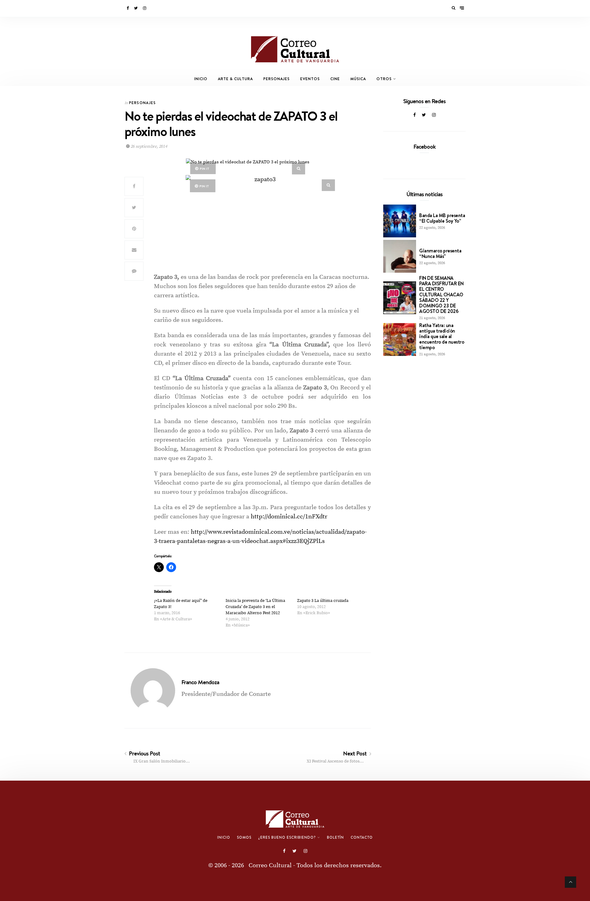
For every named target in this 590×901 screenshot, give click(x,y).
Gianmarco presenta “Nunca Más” (440, 253)
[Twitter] (136, 8)
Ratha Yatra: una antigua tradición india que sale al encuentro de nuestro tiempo (441, 336)
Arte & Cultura (235, 78)
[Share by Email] (134, 249)
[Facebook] (128, 8)
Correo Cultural (270, 865)
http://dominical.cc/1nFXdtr (289, 517)
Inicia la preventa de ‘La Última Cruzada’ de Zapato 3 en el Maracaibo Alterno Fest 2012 (255, 607)
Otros (384, 78)
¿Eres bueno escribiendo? (287, 837)
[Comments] (134, 271)
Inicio (200, 78)
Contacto (362, 837)
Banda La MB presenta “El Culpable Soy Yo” (442, 218)
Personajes (276, 78)
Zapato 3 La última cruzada (322, 600)
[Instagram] (145, 8)
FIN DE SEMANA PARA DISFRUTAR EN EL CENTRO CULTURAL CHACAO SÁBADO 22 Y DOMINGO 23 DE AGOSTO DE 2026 (441, 294)
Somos (244, 837)
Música (358, 78)
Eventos (310, 78)
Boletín (335, 837)
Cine (335, 78)
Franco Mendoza (200, 682)
